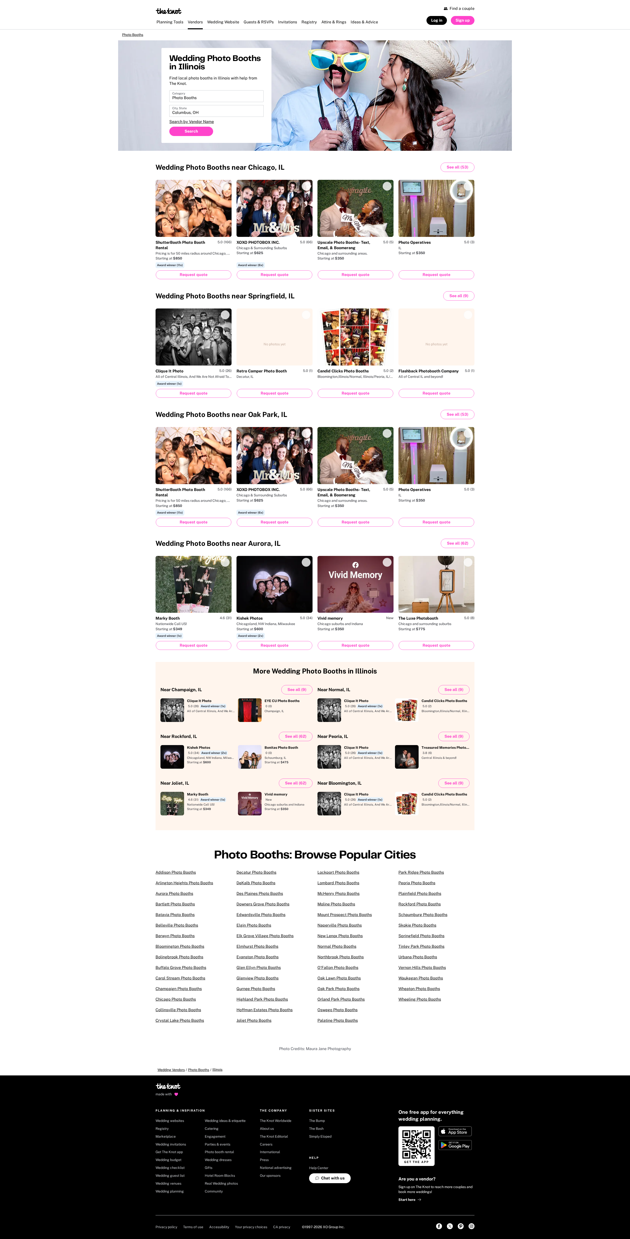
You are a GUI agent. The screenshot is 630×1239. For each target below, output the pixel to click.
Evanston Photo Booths (257, 960)
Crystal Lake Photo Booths (180, 1024)
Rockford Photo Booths (419, 907)
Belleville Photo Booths (177, 928)
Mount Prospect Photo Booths (344, 918)
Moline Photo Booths (336, 907)
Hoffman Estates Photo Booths (264, 1013)
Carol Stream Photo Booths (180, 981)
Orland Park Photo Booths (341, 1002)
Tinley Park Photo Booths (421, 950)
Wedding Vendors (171, 1073)
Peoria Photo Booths (416, 886)
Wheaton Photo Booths (419, 992)
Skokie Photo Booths (417, 928)
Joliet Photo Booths (253, 1024)
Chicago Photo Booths (176, 1002)
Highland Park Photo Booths (262, 1002)
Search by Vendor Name (191, 125)
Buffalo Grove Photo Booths (181, 971)
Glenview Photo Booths (257, 981)
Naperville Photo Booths (339, 928)
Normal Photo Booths (336, 950)
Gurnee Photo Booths (255, 992)
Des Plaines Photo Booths (259, 897)
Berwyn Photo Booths (175, 939)
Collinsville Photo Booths (178, 1013)
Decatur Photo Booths (256, 875)
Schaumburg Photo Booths (422, 918)
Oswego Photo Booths (337, 1013)
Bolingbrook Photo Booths (179, 960)
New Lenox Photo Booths (340, 939)
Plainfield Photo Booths (419, 897)
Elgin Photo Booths (253, 928)
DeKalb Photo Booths (255, 886)
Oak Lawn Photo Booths (339, 981)
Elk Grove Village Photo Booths (265, 939)
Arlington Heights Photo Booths (184, 886)
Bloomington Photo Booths (180, 950)
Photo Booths (138, 36)
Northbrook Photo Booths (340, 960)
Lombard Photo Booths (338, 886)
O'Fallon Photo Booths (337, 971)
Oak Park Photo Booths (338, 992)
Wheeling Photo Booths (419, 1002)
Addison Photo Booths (176, 875)
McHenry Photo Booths (338, 897)
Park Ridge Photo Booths (421, 875)
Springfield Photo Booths (421, 939)
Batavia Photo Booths (175, 918)
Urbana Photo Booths (417, 960)
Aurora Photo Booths (174, 897)
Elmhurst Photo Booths (257, 950)
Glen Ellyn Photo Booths (258, 971)
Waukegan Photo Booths (420, 981)
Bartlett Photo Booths (175, 907)
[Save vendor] (225, 189)
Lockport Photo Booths (338, 875)
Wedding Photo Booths (220, 171)
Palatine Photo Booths (337, 1024)
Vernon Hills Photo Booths (422, 971)
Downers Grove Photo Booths (262, 907)
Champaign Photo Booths (179, 992)
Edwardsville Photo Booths (260, 918)
